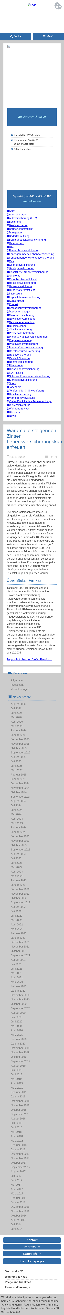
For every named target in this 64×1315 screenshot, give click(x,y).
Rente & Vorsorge (19, 358)
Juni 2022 (16, 915)
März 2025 (17, 770)
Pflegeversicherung (20, 340)
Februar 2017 (19, 1198)
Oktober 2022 (19, 898)
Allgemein (17, 680)
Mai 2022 (16, 920)
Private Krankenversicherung (26, 347)
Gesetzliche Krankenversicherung (28, 272)
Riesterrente (16, 365)
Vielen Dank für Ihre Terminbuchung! (30, 401)
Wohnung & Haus (19, 408)
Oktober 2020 (19, 1004)
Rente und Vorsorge (17, 1287)
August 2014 (18, 1220)
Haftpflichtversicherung (22, 282)
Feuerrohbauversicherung (24, 250)
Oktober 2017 (19, 1162)
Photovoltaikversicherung (24, 344)
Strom (12, 383)
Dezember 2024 (20, 783)
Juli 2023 (16, 858)
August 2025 (18, 757)
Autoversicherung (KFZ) (23, 218)
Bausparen (15, 232)
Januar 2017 (18, 1202)
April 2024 (17, 818)
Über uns (14, 412)
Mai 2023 (16, 867)
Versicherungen (20, 689)
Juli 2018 (16, 1123)
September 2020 (20, 1008)
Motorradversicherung (21, 315)
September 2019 (20, 1061)
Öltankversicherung (20, 329)
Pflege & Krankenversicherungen (28, 336)
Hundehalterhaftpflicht (22, 290)
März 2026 (17, 726)
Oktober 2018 (19, 1109)
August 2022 (18, 907)
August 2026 (18, 704)
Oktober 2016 (19, 1215)
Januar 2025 (18, 779)
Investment (17, 684)
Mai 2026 (16, 717)
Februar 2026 (19, 730)
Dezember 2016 (20, 1206)
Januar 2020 (18, 1043)
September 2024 (20, 796)
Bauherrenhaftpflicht (20, 229)
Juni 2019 (16, 1074)
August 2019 (18, 1065)
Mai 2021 (16, 973)
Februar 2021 (19, 986)
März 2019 (17, 1087)
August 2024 (18, 801)
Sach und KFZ (14, 1271)
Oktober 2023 (19, 845)
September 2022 (20, 902)
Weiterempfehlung (19, 405)
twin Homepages (32, 1261)
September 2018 (20, 1114)
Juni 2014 (16, 1228)
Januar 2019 (18, 1096)
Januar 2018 (18, 1149)
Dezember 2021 (20, 942)
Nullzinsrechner (18, 326)
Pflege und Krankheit (18, 1282)
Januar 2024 (18, 832)
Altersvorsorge (17, 214)
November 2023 (20, 840)
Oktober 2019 (19, 1056)
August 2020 (18, 1012)
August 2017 (18, 1171)
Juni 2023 (16, 862)
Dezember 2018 (20, 1101)
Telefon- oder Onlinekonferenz (26, 390)
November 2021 (20, 946)
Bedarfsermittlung (19, 236)
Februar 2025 (19, 774)
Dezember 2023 (20, 836)
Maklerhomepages (20, 311)
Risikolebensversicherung (24, 369)
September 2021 (20, 955)
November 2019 (20, 1052)
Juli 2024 (16, 805)
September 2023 (20, 849)
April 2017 (17, 1189)
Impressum (15, 293)
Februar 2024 (19, 827)
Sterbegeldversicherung (23, 379)
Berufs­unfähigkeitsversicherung (27, 239)
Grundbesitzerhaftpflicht (23, 279)
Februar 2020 (19, 1039)
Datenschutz (16, 243)
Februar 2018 (19, 1145)
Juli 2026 (16, 708)
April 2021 (17, 977)
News (12, 415)
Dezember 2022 (20, 889)
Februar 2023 (19, 880)
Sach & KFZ (16, 372)
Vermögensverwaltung (22, 397)
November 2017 (20, 1158)
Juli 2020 (16, 1017)
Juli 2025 (16, 761)
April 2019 (17, 1083)
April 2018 (17, 1136)
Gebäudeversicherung (22, 264)
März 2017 (17, 1193)
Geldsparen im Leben (21, 268)
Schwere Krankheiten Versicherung (29, 376)
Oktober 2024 (19, 792)
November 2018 (20, 1105)
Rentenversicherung (21, 361)
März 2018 (17, 1140)
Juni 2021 (16, 968)
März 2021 (17, 981)
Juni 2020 (16, 1021)
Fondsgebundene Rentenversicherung (31, 257)
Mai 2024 (16, 814)
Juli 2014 (16, 1224)
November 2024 (20, 787)
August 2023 (18, 854)
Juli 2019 (16, 1070)
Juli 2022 (16, 911)
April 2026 (17, 721)
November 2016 (20, 1211)
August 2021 (18, 959)
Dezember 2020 (20, 995)
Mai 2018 (16, 1131)
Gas (11, 261)
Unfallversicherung (20, 394)
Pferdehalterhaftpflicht (21, 333)
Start (11, 211)
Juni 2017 (16, 1180)
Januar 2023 (18, 884)
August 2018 (18, 1118)
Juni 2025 (16, 765)
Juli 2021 (16, 964)
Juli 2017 (16, 1176)
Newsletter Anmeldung (22, 322)
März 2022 (17, 929)
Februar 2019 (19, 1092)
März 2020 (17, 1034)
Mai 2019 (16, 1079)
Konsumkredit (17, 300)
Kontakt (13, 304)
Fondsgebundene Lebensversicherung (31, 254)
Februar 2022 (19, 933)
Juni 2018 (16, 1127)
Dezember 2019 (20, 1048)
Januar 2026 (18, 735)
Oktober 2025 (19, 748)
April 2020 (17, 1030)
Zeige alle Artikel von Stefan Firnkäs (29, 659)
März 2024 (17, 823)
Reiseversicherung (20, 354)
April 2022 (17, 924)
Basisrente (15, 221)
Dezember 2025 (20, 739)
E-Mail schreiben (22, 149)
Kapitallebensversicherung (24, 297)
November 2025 (20, 743)
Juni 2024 (16, 810)
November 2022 (20, 893)
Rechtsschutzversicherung (24, 351)
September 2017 (20, 1167)
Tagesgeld (15, 387)
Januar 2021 (18, 990)
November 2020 (20, 999)
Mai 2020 (16, 1026)
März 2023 (17, 876)
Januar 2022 (18, 937)
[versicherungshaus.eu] (32, 5)
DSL (11, 246)
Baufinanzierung (18, 225)
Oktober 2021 (19, 951)
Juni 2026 (16, 712)
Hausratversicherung (21, 286)
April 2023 (17, 871)
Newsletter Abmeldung (22, 318)
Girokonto (14, 275)
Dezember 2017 (20, 1153)
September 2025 (20, 752)
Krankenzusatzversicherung (25, 308)
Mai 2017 (16, 1184)
